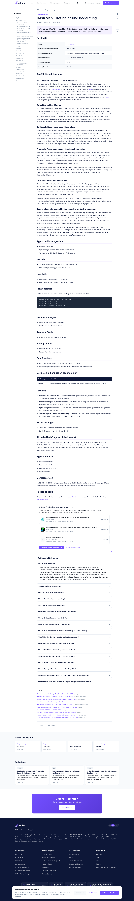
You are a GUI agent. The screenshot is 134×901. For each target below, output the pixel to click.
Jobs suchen (67, 807)
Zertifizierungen (20, 69)
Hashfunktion (55, 89)
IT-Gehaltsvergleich (22, 867)
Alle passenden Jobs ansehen (51, 548)
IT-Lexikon (40, 10)
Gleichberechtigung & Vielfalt (106, 867)
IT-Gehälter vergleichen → (73, 547)
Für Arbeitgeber (55, 3)
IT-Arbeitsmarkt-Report (84, 839)
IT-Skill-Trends (47, 854)
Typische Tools (20, 56)
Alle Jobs (18, 854)
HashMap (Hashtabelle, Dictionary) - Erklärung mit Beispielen (55, 696)
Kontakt (98, 864)
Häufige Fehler (19, 58)
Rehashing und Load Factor (23, 26)
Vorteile (18, 46)
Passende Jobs (20, 81)
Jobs (31, 3)
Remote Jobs (19, 861)
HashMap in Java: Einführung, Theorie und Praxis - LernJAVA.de (56, 694)
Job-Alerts (45, 867)
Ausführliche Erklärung (21, 20)
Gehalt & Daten (41, 3)
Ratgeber (67, 3)
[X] (117, 18)
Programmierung (50, 10)
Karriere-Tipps (47, 864)
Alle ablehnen (80, 893)
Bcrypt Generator (48, 874)
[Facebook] (117, 22)
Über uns (99, 854)
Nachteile (18, 48)
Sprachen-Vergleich (48, 857)
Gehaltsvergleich (42, 499)
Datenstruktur (71, 44)
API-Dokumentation (75, 867)
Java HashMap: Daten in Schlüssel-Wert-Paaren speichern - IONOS (57, 707)
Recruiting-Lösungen (76, 864)
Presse (98, 861)
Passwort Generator (49, 871)
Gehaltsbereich (20, 78)
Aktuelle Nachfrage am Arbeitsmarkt (22, 72)
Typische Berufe (20, 76)
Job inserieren (74, 854)
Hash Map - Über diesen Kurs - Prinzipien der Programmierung (55, 704)
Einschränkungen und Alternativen (25, 36)
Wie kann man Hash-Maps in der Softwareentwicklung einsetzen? (56, 699)
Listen (107, 97)
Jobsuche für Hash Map (75, 497)
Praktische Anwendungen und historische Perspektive (24, 33)
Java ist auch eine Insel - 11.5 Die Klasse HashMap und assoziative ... (57, 715)
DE (113, 825)
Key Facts (18, 18)
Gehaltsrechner (20, 864)
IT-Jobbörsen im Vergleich (51, 861)
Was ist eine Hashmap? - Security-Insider (49, 709)
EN (116, 825)
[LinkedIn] (117, 14)
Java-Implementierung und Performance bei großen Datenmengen (23, 40)
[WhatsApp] (117, 27)
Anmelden (90, 3)
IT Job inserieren (111, 3)
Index (90, 89)
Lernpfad (18, 67)
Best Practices (19, 60)
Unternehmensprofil (75, 861)
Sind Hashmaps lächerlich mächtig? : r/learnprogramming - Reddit (56, 712)
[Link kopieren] (117, 31)
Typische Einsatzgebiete (22, 43)
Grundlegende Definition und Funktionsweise (23, 23)
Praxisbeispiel (19, 51)
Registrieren (98, 3)
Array (68, 57)
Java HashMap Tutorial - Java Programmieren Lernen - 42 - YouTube (57, 717)
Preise (71, 857)
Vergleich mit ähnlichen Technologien (22, 63)
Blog (97, 857)
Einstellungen (93, 893)
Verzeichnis (19, 857)
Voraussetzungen (20, 53)
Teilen (50, 725)
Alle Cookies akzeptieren (109, 893)
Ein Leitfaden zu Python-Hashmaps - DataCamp (51, 702)
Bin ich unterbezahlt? (22, 871)
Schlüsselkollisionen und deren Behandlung (24, 29)
